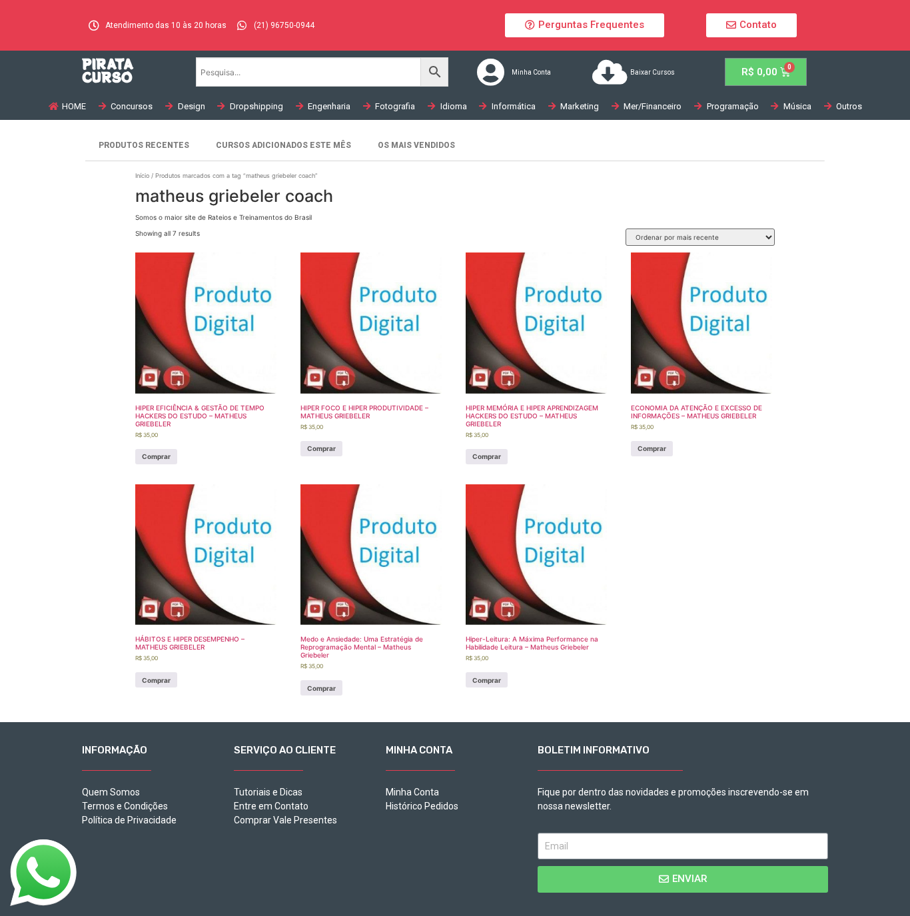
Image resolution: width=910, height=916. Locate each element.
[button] (584, 25)
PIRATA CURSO (107, 70)
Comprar (156, 456)
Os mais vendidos (416, 145)
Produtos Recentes (144, 145)
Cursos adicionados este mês (283, 145)
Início (142, 175)
